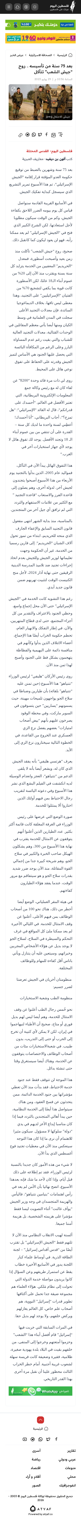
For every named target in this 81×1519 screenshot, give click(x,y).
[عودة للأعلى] (40, 1419)
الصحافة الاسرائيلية (40, 55)
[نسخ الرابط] (20, 135)
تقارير (71, 1451)
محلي (71, 1477)
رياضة (36, 1459)
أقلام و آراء (33, 1477)
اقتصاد (35, 1468)
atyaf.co (48, 1514)
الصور (36, 1485)
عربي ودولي (67, 1459)
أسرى (36, 1451)
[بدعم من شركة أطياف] (40, 1508)
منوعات (70, 1468)
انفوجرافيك (67, 1485)
